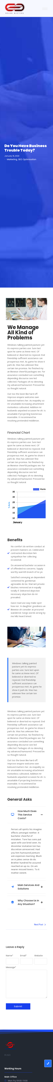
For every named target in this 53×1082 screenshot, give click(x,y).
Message (11, 967)
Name (9, 956)
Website (38, 956)
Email (23, 956)
